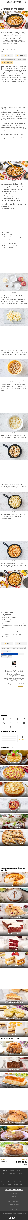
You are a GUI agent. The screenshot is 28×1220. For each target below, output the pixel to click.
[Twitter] (3, 723)
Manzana (3, 656)
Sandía (11, 1176)
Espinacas (15, 1184)
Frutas (10, 656)
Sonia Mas (14, 667)
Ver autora (20, 686)
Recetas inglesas (21, 59)
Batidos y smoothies (15, 1170)
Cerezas (16, 1176)
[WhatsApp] (10, 719)
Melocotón (3, 1173)
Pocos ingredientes (12, 1181)
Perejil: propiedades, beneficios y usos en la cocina (21, 1163)
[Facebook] (24, 719)
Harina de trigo (11, 648)
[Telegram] (17, 719)
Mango (10, 1173)
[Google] (3, 719)
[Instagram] (17, 723)
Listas (21, 1184)
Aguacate (9, 1184)
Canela (3, 648)
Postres (21, 654)
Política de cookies (14, 1204)
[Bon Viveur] (14, 2)
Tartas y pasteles (8, 62)
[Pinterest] (10, 723)
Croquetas (3, 1181)
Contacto (14, 1206)
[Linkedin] (24, 723)
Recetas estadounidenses (10, 654)
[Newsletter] (17, 726)
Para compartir (21, 648)
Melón (20, 1173)
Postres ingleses (5, 651)
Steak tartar (4, 1161)
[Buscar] (25, 2)
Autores (14, 1196)
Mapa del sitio (14, 1209)
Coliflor (3, 1184)
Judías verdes (4, 1176)
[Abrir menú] (2, 2)
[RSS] (10, 726)
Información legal (14, 1198)
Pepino (15, 1173)
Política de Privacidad (14, 1201)
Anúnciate (14, 1193)
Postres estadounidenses (8, 59)
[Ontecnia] (14, 1218)
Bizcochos (19, 1179)
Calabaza (21, 1181)
